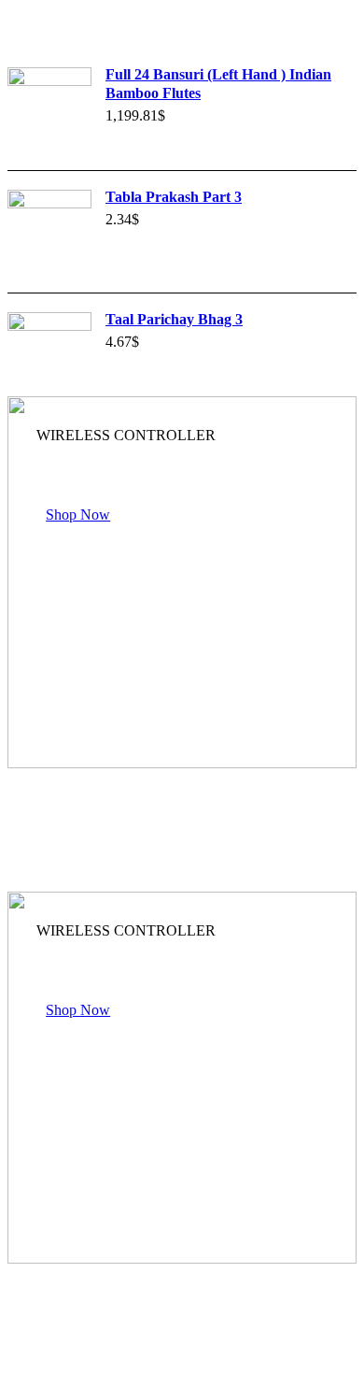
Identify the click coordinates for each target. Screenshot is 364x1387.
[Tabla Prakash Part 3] (49, 232)
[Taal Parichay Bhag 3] (49, 354)
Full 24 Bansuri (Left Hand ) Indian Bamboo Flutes (218, 83)
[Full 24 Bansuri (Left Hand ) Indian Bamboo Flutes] (49, 109)
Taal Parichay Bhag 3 (174, 319)
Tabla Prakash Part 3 (173, 197)
